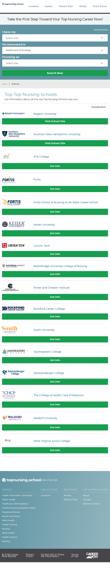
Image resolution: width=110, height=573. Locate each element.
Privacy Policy (30, 555)
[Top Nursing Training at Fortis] (16, 180)
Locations (33, 6)
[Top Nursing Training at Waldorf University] (16, 418)
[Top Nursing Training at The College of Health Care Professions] (16, 395)
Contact (87, 499)
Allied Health (8, 520)
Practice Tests (66, 6)
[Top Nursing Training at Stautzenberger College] (16, 373)
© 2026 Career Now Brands (10, 555)
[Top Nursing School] (12, 6)
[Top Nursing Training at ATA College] (16, 157)
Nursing (6, 528)
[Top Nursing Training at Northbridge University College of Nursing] (16, 266)
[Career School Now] (94, 555)
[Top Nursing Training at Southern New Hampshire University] (16, 134)
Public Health (8, 499)
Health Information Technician (17, 495)
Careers (48, 6)
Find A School (100, 6)
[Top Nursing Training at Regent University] (16, 114)
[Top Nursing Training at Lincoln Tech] (16, 246)
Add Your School (91, 503)
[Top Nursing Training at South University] (16, 330)
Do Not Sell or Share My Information (52, 555)
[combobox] (55, 37)
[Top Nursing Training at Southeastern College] (16, 352)
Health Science (9, 524)
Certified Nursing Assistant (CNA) (18, 508)
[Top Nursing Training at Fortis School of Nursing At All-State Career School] (16, 202)
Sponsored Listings (98, 107)
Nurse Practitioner (11, 516)
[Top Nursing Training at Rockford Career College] (16, 309)
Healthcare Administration (15, 503)
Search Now (55, 73)
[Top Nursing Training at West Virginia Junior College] (16, 441)
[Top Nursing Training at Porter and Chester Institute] (16, 288)
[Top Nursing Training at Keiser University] (16, 224)
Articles (83, 6)
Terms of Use (74, 555)
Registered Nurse (11, 512)
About (86, 495)
